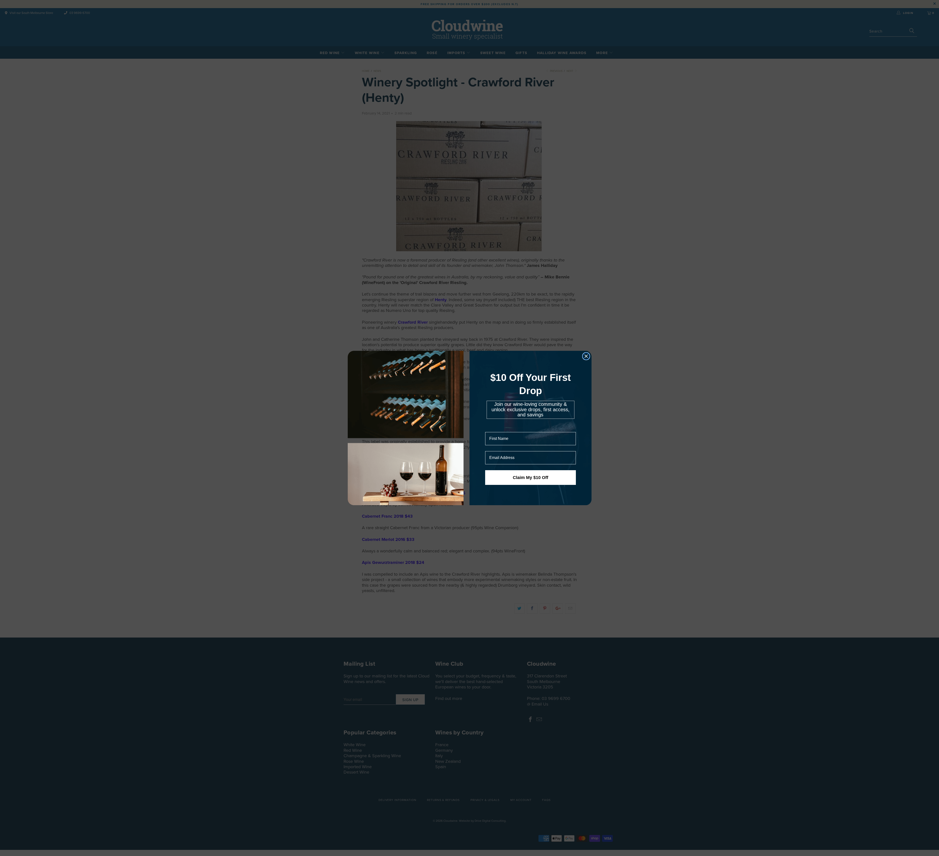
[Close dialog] (586, 356)
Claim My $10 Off (530, 477)
